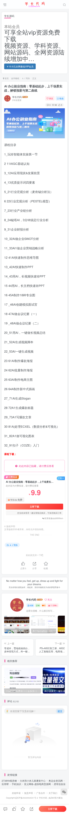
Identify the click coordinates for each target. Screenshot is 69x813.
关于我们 (53, 793)
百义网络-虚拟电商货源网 (37, 784)
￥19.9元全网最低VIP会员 (19, 66)
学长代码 (17, 97)
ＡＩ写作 (26, 78)
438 (31, 605)
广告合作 (40, 793)
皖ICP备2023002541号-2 (26, 797)
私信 (61, 98)
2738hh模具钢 (9, 780)
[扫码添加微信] (64, 792)
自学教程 (15, 78)
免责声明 (28, 793)
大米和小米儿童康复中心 (33, 780)
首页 (6, 78)
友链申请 (16, 793)
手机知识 (16, 784)
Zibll (52, 797)
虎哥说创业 (59, 784)
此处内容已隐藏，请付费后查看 (35, 466)
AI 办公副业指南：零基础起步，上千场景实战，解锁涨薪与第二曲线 (33, 88)
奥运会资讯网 (56, 780)
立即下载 (34, 506)
